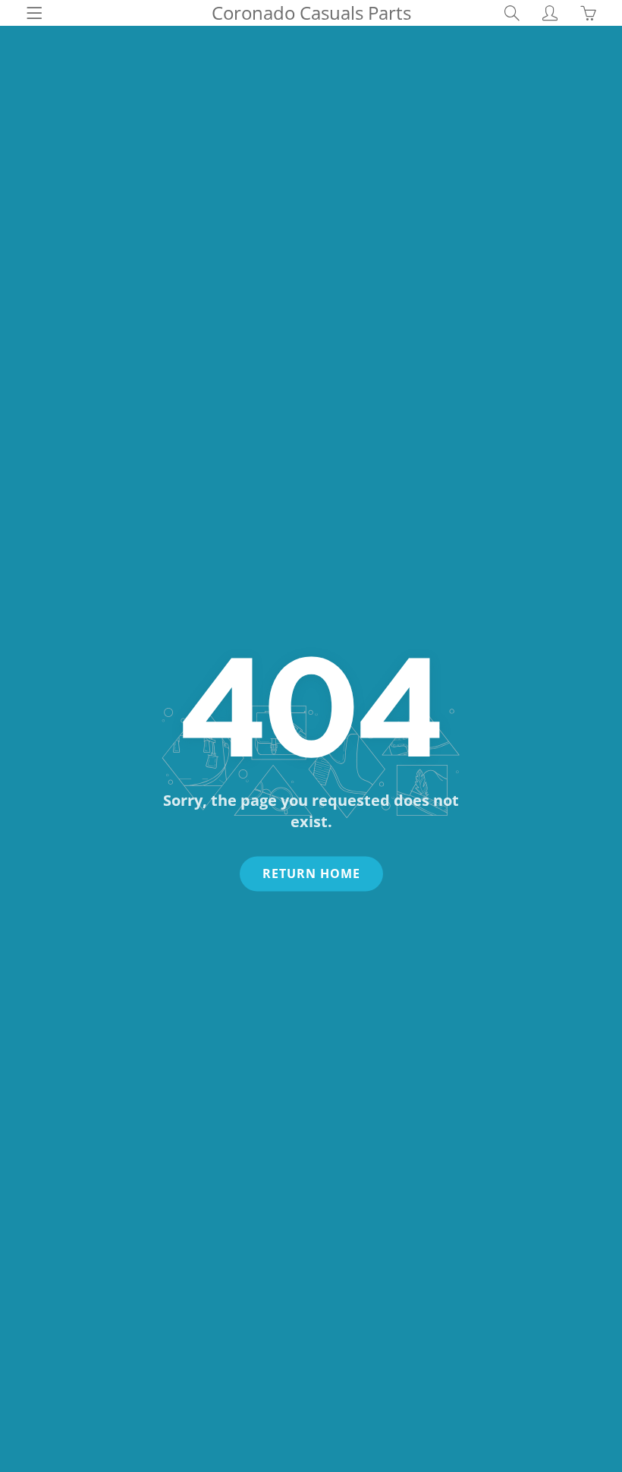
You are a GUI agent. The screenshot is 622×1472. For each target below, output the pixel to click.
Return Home (311, 873)
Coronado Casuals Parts (311, 12)
